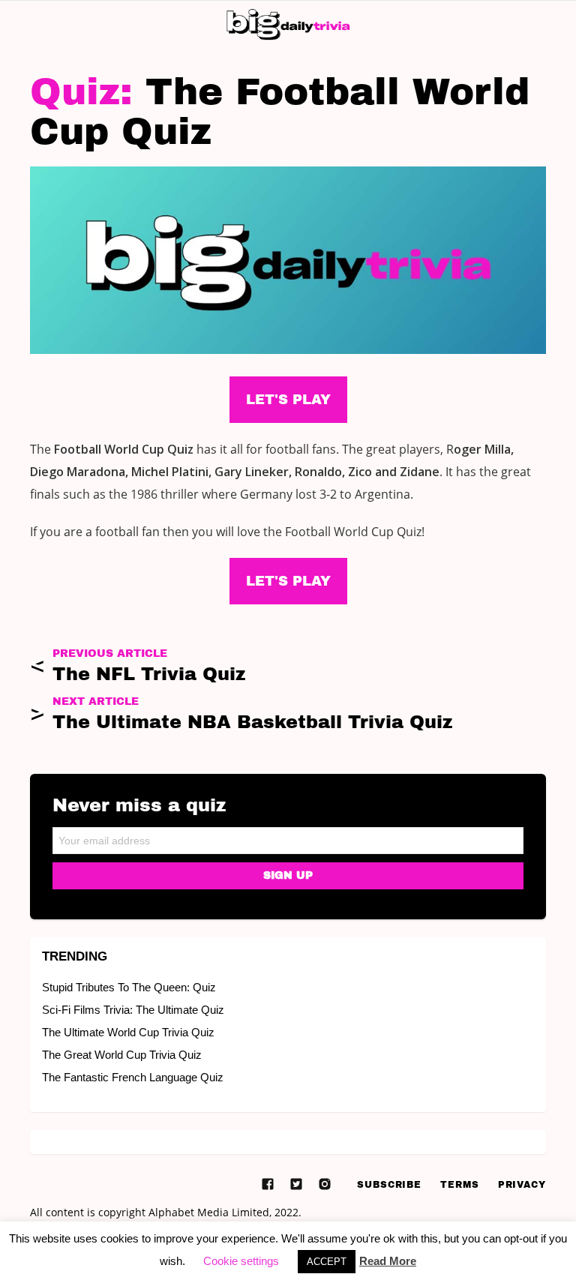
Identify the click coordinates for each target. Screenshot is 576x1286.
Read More (387, 1261)
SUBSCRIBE (389, 1185)
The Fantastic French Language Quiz (133, 1077)
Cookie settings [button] (241, 1261)
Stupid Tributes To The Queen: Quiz (129, 987)
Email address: (288, 835)
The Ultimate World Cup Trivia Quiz (128, 1032)
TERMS (459, 1185)
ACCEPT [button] (326, 1261)
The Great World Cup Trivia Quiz (122, 1054)
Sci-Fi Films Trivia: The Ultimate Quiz (133, 1009)
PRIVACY (522, 1185)
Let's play (288, 581)
